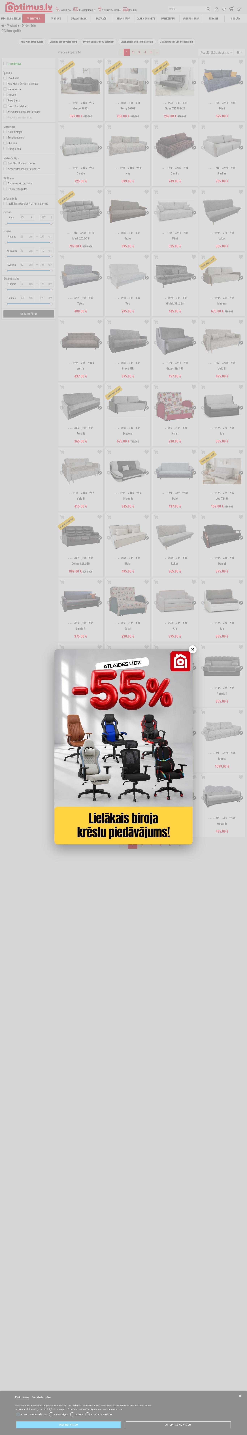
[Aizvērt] (193, 649)
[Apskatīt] (123, 746)
